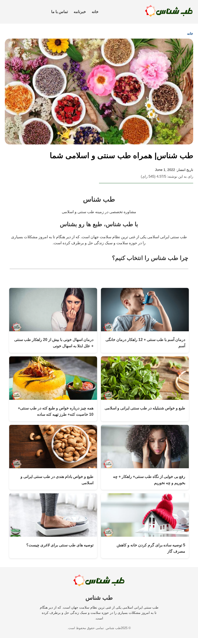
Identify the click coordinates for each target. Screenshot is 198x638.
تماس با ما (59, 12)
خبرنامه (80, 12)
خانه (95, 12)
